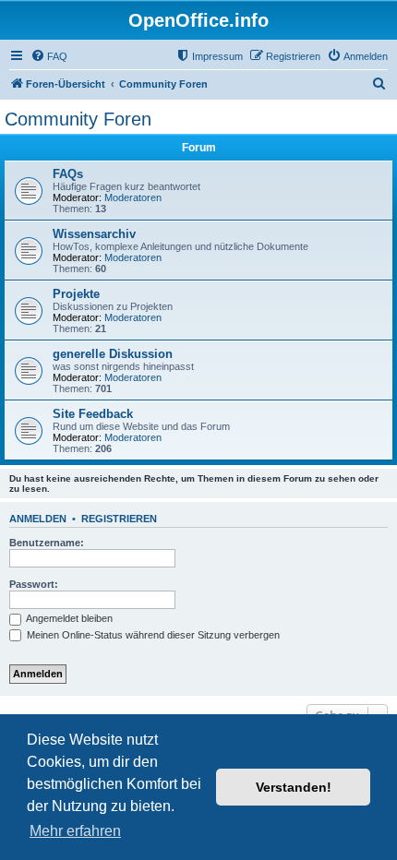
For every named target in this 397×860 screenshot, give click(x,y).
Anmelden (37, 518)
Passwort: (33, 584)
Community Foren (78, 119)
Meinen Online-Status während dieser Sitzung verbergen (152, 634)
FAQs (68, 174)
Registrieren (119, 518)
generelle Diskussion (113, 354)
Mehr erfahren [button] (75, 831)
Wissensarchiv (94, 234)
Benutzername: (46, 542)
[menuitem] (48, 56)
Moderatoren (133, 197)
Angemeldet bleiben (68, 618)
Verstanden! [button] (293, 787)
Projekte (76, 294)
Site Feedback (93, 414)
